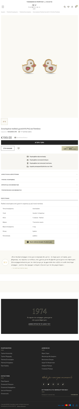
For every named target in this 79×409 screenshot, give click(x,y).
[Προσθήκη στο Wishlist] (18, 148)
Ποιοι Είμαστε (5, 381)
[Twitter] (48, 384)
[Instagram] (53, 384)
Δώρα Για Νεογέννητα (48, 363)
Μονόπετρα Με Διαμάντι (49, 356)
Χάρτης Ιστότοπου (21, 406)
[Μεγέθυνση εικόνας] (39, 66)
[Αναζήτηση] (65, 7)
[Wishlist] (68, 7)
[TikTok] (63, 384)
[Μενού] (3, 7)
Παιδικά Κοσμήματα (12, 12)
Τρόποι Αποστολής (6, 353)
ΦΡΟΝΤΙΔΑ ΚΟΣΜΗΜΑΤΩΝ (10, 185)
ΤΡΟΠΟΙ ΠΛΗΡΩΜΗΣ (8, 179)
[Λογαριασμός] (72, 7)
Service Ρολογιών (6, 390)
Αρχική (3, 12)
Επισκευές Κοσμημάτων (8, 387)
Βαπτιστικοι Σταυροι (47, 359)
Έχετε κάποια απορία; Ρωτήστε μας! (39, 242)
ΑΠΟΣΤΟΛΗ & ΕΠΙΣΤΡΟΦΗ (10, 174)
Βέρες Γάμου (45, 353)
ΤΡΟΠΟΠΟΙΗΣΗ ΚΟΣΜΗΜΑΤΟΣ (11, 190)
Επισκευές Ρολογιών (7, 384)
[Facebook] (43, 384)
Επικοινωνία (5, 393)
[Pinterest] (58, 384)
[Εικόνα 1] (4, 121)
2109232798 (48, 2)
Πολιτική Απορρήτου (7, 363)
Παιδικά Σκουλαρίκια (25, 12)
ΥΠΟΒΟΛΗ (74, 394)
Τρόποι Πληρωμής (6, 356)
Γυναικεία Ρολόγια (47, 369)
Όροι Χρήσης (5, 366)
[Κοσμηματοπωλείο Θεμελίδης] (34, 7)
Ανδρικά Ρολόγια (47, 366)
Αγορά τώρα (39, 142)
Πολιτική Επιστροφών (7, 359)
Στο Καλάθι (7, 148)
